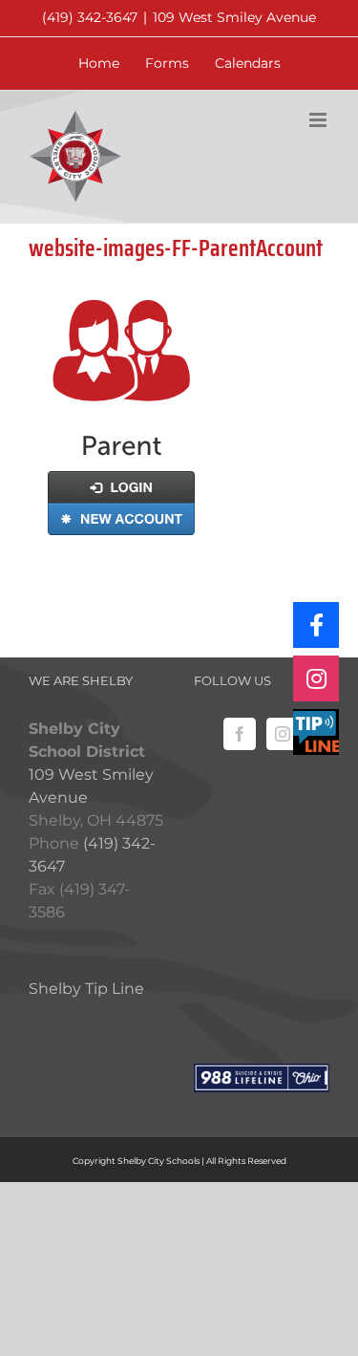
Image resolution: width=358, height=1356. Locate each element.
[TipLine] (316, 732)
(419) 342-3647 (89, 17)
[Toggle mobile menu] (319, 120)
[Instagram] (282, 734)
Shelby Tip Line (86, 988)
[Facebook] (239, 734)
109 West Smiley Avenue (234, 17)
